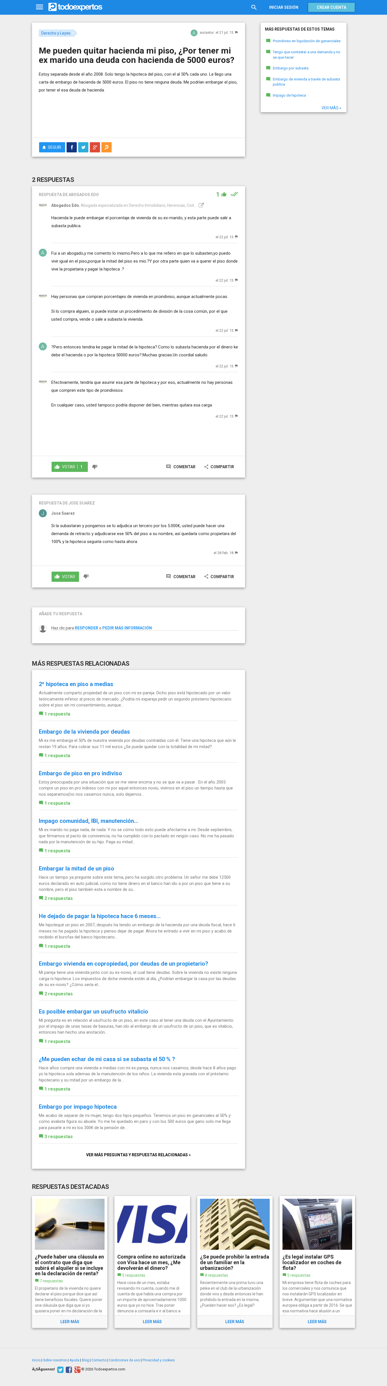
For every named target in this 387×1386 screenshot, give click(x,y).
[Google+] (76, 1369)
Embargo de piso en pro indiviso (80, 773)
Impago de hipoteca (289, 95)
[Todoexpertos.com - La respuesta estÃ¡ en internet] (75, 7)
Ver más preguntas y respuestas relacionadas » (138, 1155)
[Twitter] (59, 1369)
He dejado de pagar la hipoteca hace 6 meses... (100, 916)
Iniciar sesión (283, 7)
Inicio (36, 1360)
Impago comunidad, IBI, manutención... (88, 820)
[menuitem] (72, 147)
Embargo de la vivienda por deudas (84, 731)
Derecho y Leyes (56, 33)
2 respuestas (58, 898)
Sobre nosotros (55, 1360)
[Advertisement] (138, 118)
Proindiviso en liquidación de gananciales (307, 41)
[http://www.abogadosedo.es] (200, 205)
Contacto (99, 1360)
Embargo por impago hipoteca (78, 1106)
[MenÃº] (39, 7)
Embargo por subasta (291, 68)
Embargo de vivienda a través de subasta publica (306, 82)
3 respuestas (58, 1136)
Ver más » (331, 108)
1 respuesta (57, 714)
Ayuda (74, 1360)
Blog (85, 1360)
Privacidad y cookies (159, 1360)
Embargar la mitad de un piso (76, 868)
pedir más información (127, 628)
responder (86, 628)
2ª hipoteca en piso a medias (76, 684)
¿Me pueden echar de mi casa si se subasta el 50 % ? (107, 1059)
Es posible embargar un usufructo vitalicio (93, 1011)
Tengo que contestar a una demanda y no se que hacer (306, 54)
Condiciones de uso (124, 1360)
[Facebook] (68, 1369)
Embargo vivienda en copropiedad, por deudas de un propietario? (123, 963)
